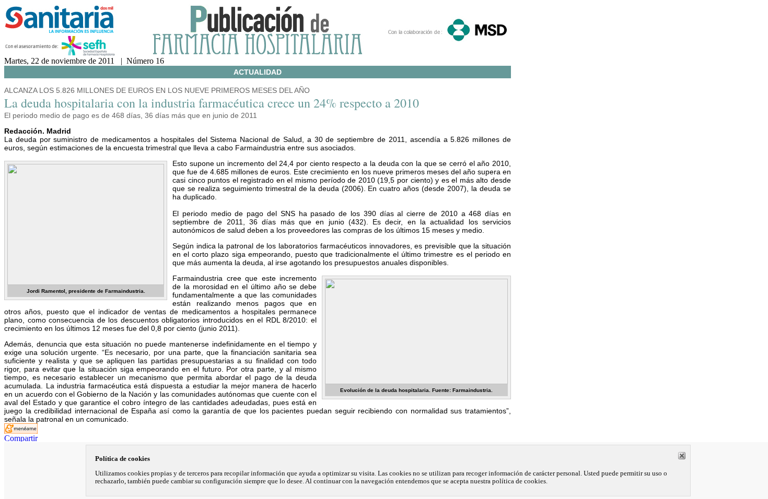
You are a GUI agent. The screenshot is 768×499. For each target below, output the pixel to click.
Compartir (21, 438)
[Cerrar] (682, 456)
